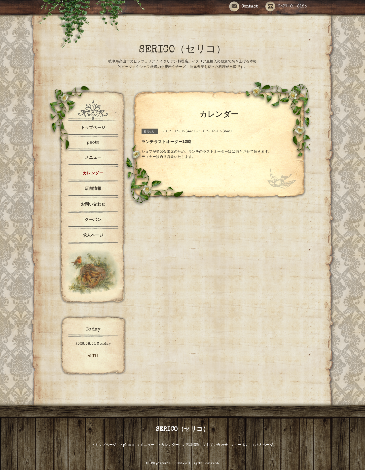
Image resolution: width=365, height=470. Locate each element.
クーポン (93, 220)
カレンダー (93, 174)
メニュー (93, 158)
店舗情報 (93, 189)
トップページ (93, 128)
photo (93, 143)
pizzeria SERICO (169, 463)
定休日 (93, 355)
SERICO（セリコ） (182, 50)
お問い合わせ (93, 205)
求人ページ (93, 236)
